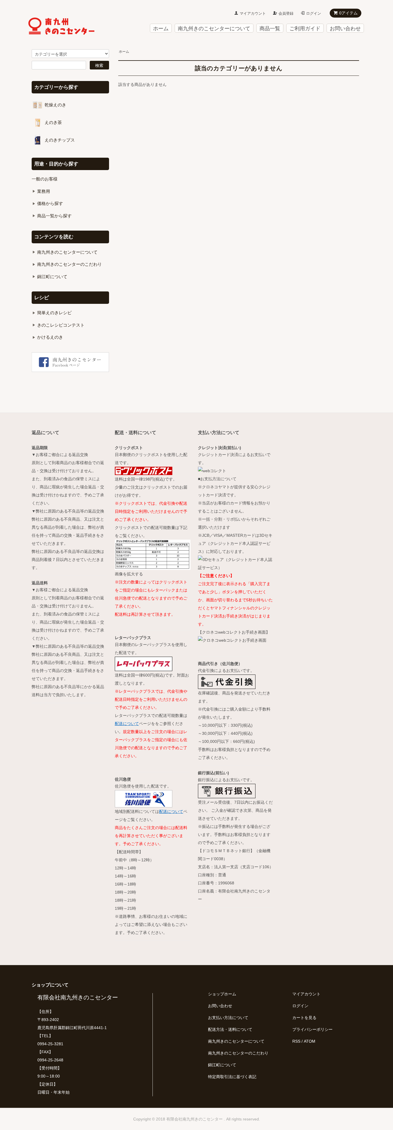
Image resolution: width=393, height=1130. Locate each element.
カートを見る (304, 1017)
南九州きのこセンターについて (214, 28)
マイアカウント (253, 13)
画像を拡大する (129, 574)
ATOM (309, 1041)
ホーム (161, 28)
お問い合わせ (345, 28)
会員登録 (285, 13)
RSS (296, 1041)
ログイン (313, 13)
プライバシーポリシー (312, 1029)
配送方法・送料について (230, 1029)
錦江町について (222, 1065)
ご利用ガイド (304, 28)
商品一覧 (270, 28)
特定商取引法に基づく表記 (232, 1076)
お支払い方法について (228, 1017)
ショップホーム (222, 994)
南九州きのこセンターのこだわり (238, 1053)
